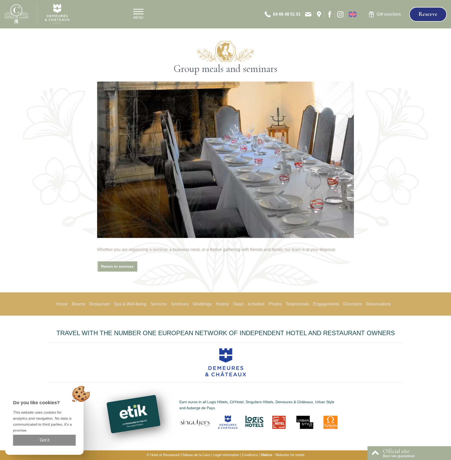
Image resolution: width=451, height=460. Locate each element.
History (222, 304)
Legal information (226, 455)
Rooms (78, 304)
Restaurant (99, 304)
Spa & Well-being (130, 304)
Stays (238, 304)
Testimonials (297, 304)
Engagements (326, 304)
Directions (352, 304)
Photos (275, 304)
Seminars (180, 304)
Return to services (117, 266)
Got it (44, 440)
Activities (256, 304)
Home (62, 304)
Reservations (378, 304)
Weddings (202, 304)
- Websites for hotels (283, 455)
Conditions (250, 455)
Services (159, 304)
